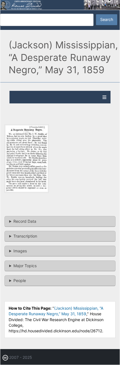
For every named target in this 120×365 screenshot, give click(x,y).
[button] (26, 191)
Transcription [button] (25, 236)
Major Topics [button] (25, 265)
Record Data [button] (24, 221)
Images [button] (20, 250)
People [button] (19, 280)
